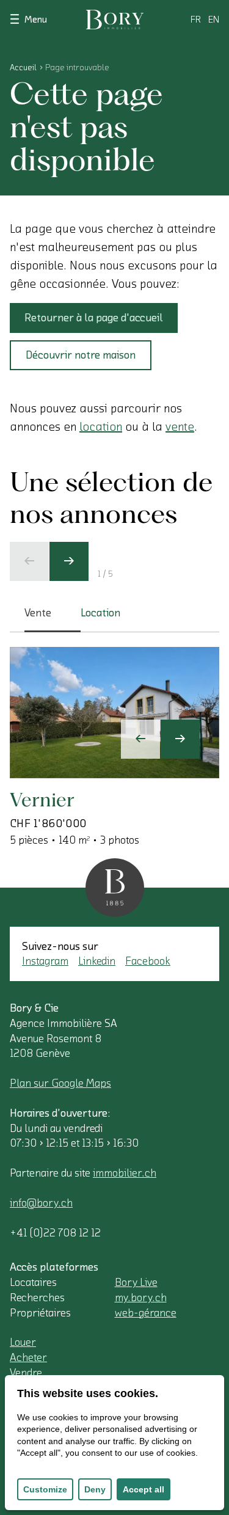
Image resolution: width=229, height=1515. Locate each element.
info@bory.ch (41, 1202)
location (100, 427)
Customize (45, 1489)
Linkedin (96, 960)
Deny (95, 1489)
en (213, 19)
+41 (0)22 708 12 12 (55, 1232)
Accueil (23, 68)
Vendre (26, 1372)
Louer (23, 1342)
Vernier (42, 799)
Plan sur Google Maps (60, 1083)
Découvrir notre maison (81, 354)
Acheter (28, 1357)
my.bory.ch (141, 1297)
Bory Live (136, 1282)
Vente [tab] (37, 612)
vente (179, 427)
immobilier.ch (124, 1172)
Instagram (45, 960)
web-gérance (145, 1312)
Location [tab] (100, 612)
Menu (35, 19)
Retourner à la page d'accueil (93, 317)
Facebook (147, 960)
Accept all (143, 1489)
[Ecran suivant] (69, 561)
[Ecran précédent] (29, 561)
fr (196, 19)
